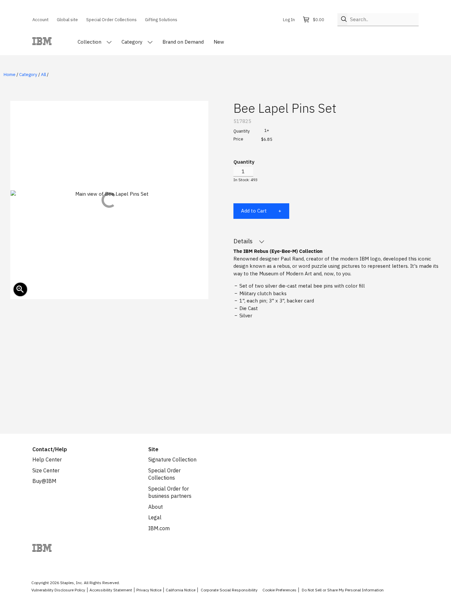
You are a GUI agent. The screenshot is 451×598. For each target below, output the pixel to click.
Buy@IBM (44, 481)
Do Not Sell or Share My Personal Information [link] (343, 589)
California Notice (180, 589)
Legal (154, 517)
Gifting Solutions (161, 19)
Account (40, 19)
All (43, 74)
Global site (67, 19)
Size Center (45, 470)
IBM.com (159, 528)
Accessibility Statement (110, 589)
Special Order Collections (111, 19)
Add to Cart (254, 211)
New (219, 42)
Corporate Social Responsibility (229, 589)
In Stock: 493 (245, 179)
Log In (289, 19)
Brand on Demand (183, 42)
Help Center (47, 459)
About (155, 506)
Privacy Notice (148, 589)
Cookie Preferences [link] (279, 589)
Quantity (244, 162)
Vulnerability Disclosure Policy (58, 589)
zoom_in (20, 289)
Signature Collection (172, 459)
